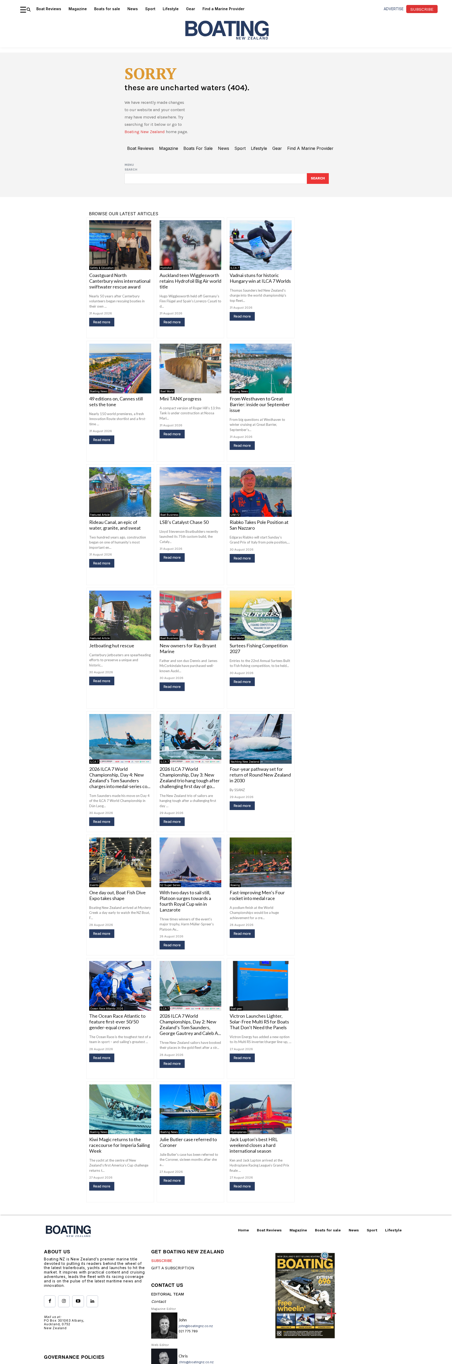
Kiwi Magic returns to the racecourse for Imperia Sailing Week (119, 1145)
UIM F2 (235, 514)
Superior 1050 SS (106, 1258)
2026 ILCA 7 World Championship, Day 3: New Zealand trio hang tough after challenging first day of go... (190, 777)
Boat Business (169, 514)
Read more (101, 322)
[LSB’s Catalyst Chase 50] (191, 492)
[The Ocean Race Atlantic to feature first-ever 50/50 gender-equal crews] (120, 985)
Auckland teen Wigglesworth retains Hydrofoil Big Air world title (190, 281)
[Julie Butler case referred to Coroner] (191, 1109)
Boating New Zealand (145, 131)
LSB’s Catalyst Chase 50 (184, 522)
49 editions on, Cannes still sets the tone (116, 401)
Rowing (235, 885)
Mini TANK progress (180, 398)
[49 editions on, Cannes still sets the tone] (120, 368)
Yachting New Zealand (244, 761)
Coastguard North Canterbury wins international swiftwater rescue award (119, 281)
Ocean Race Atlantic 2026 (106, 1008)
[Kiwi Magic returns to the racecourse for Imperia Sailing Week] (120, 1109)
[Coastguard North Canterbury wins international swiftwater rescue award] (120, 245)
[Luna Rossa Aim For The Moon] (261, 1232)
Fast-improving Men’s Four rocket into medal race (257, 895)
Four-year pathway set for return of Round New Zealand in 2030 (260, 774)
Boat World (167, 391)
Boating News (98, 391)
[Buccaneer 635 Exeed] (191, 1232)
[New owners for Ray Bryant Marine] (191, 615)
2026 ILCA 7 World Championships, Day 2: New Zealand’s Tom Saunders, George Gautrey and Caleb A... (190, 1024)
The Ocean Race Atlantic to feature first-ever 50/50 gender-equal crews (117, 1021)
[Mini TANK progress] (191, 368)
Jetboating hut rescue (111, 645)
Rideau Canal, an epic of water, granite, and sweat (115, 525)
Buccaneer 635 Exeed (182, 1258)
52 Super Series (170, 885)
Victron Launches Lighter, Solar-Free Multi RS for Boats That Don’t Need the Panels (259, 1021)
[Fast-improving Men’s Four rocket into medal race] (261, 862)
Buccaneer (170, 1265)
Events (94, 885)
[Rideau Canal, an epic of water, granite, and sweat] (120, 492)
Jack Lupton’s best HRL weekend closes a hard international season (254, 1145)
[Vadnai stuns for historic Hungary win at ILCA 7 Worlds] (261, 245)
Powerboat (191, 1265)
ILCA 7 (234, 267)
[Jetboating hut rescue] (120, 615)
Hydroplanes (238, 1132)
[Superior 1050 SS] (120, 1232)
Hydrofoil (166, 267)
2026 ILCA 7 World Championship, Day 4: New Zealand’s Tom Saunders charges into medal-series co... (119, 777)
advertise (394, 9)
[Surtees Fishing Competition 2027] (261, 615)
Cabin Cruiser (120, 1265)
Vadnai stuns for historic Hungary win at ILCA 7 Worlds (260, 278)
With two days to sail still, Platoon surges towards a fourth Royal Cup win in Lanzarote (185, 901)
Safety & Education (102, 267)
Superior (98, 1265)
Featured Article (100, 514)
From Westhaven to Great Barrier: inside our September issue (260, 404)
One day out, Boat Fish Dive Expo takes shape (117, 895)
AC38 (234, 1255)
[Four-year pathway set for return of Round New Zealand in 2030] (261, 738)
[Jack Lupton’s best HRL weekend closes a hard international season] (261, 1109)
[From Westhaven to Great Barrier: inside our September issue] (261, 368)
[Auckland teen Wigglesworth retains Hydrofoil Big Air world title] (191, 245)
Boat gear (236, 1008)
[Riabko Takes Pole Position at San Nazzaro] (261, 492)
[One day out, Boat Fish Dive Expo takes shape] (120, 862)
